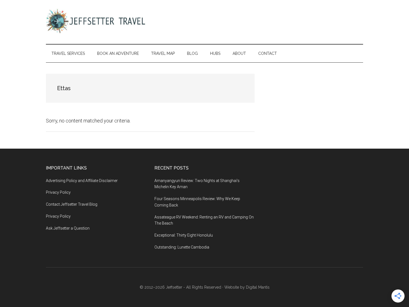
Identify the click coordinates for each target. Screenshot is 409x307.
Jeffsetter (174, 287)
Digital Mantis (258, 287)
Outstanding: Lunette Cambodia (181, 247)
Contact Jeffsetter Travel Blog (71, 204)
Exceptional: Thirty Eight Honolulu (183, 235)
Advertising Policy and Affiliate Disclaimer (82, 180)
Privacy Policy (58, 192)
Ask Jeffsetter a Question (68, 228)
